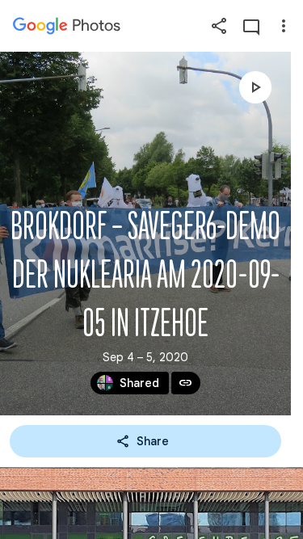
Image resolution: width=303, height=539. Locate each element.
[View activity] (251, 26)
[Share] (219, 26)
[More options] (283, 26)
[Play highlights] (255, 87)
